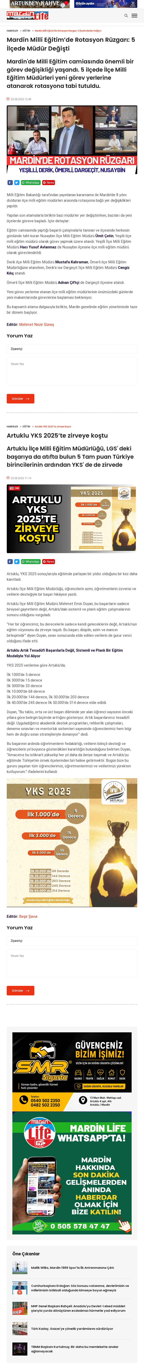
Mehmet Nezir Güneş (36, 324)
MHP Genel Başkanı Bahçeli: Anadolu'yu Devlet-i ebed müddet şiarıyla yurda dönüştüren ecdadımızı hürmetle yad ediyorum (78, 1308)
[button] (134, 15)
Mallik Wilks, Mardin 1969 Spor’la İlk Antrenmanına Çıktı (72, 1268)
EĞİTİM (26, 30)
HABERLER (12, 30)
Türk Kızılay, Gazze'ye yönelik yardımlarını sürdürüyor (72, 1329)
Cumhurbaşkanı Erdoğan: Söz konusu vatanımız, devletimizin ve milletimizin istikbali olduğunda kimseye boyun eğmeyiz (80, 1288)
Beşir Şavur (28, 916)
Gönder (17, 399)
